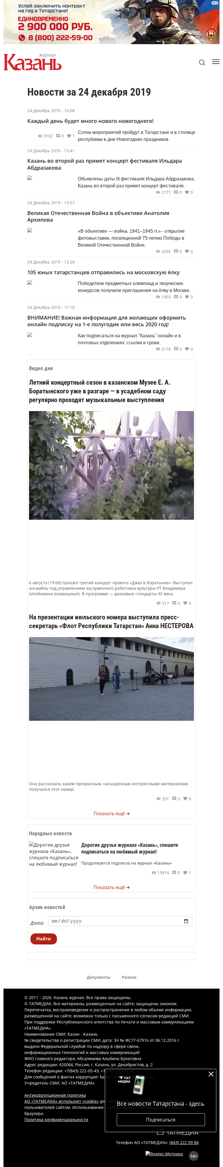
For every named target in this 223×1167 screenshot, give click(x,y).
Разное (129, 977)
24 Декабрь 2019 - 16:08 (51, 110)
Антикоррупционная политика (55, 1095)
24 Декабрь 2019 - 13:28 (51, 262)
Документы (98, 977)
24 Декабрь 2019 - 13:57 (51, 202)
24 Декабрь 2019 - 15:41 (51, 150)
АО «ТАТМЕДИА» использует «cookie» (61, 1101)
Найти (43, 938)
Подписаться (160, 1119)
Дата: (37, 923)
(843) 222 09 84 (184, 1142)
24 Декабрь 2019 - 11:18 (51, 307)
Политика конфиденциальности (56, 1119)
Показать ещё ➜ (111, 813)
